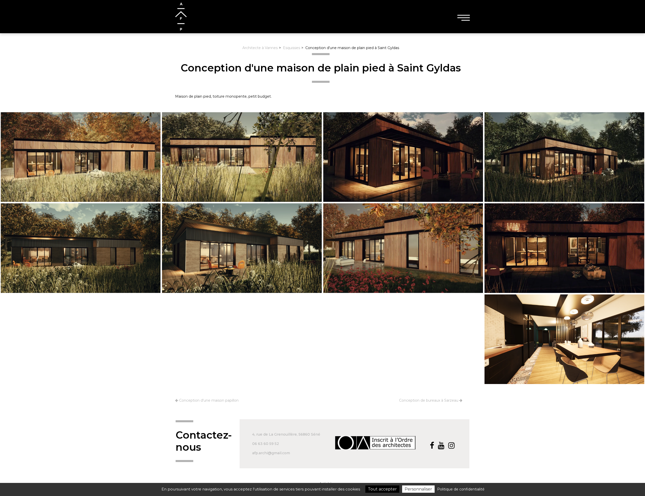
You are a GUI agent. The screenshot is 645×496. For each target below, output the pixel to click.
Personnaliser (418, 489)
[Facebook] (433, 445)
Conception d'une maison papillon (208, 400)
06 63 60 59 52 (265, 443)
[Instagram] (452, 445)
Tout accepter (382, 489)
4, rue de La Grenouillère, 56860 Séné (286, 434)
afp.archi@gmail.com (271, 453)
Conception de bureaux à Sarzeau (429, 400)
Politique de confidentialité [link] (461, 489)
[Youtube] (442, 445)
